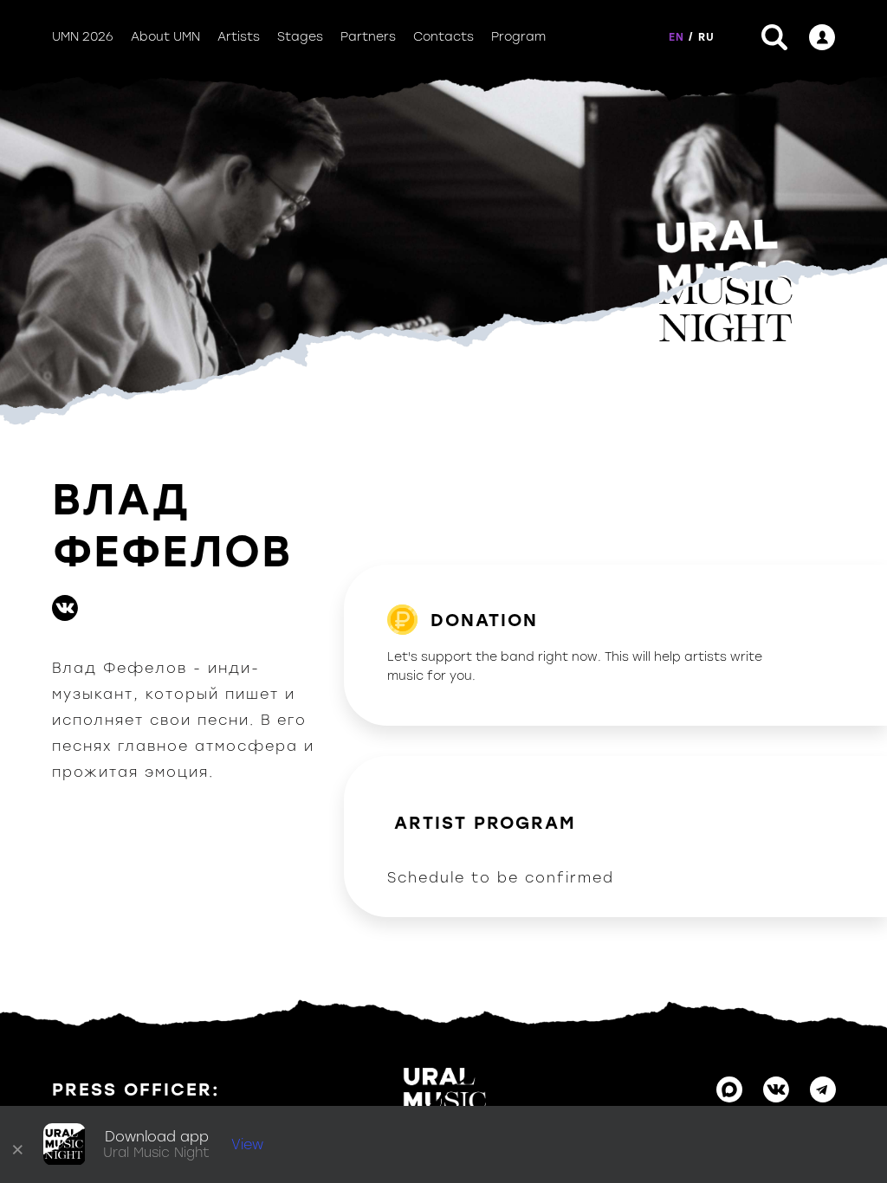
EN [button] (676, 37)
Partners (368, 36)
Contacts (443, 36)
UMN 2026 (82, 36)
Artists (238, 36)
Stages (300, 36)
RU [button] (706, 37)
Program (518, 36)
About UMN (165, 36)
